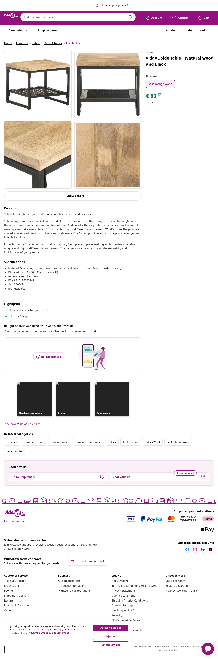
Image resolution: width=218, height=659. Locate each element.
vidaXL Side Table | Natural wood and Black (179, 61)
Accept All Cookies (110, 627)
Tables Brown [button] (130, 442)
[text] (154, 97)
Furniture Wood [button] (59, 442)
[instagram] (195, 549)
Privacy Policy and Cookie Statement (49, 632)
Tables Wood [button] (152, 442)
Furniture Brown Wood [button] (88, 442)
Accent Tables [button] (14, 451)
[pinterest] (203, 549)
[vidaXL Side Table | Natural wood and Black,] (37, 84)
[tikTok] (210, 549)
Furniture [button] (12, 442)
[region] (68, 637)
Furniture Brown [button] (34, 442)
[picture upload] (94, 357)
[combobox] (78, 17)
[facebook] (187, 549)
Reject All (110, 636)
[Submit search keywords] (130, 17)
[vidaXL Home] (11, 15)
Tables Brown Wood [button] (178, 442)
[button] (34, 399)
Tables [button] (112, 442)
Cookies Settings (122, 605)
